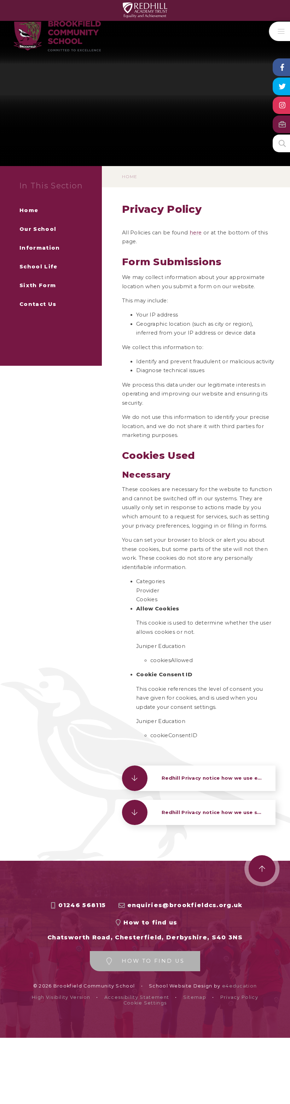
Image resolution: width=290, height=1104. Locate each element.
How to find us (150, 922)
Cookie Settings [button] (145, 1003)
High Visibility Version (61, 997)
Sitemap (194, 997)
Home (129, 176)
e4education (239, 986)
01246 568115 (82, 905)
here (196, 232)
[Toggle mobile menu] (279, 31)
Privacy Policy (239, 997)
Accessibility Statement (136, 997)
